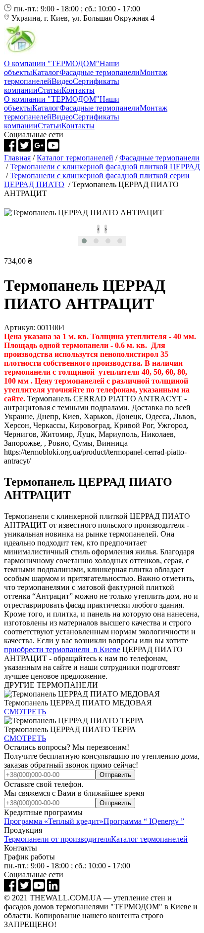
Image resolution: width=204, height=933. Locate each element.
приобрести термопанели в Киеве (62, 649)
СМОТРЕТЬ (25, 711)
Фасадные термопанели (99, 72)
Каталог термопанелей (75, 158)
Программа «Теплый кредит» (53, 821)
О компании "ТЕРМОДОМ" (52, 63)
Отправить (115, 774)
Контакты (78, 90)
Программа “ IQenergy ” (143, 821)
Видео (62, 81)
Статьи (49, 90)
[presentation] (98, 229)
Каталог (45, 72)
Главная (17, 158)
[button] (84, 241)
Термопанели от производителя (57, 839)
